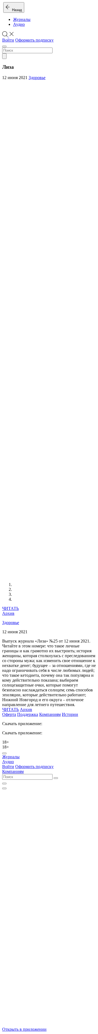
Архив (8, 613)
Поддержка (27, 714)
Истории (70, 714)
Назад (16, 10)
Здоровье (37, 77)
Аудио (19, 24)
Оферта (9, 714)
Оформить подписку (34, 40)
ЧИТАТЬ (10, 608)
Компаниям (50, 714)
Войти (8, 40)
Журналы (21, 19)
